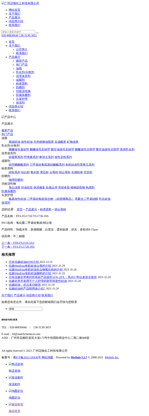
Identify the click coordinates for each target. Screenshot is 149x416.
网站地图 (47, 357)
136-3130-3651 (28, 35)
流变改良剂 (23, 76)
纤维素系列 (31, 157)
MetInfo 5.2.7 (79, 357)
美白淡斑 (14, 187)
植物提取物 (78, 187)
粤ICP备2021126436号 (27, 357)
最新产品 (22, 60)
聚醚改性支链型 (40, 149)
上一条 (17, 242)
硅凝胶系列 (16, 157)
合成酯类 (60, 141)
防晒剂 (20, 87)
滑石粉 (44, 172)
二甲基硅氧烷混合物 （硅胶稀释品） (50, 198)
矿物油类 (72, 141)
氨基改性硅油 (17, 198)
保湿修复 (39, 187)
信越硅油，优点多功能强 (25, 284)
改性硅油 (27, 141)
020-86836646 (9, 35)
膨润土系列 (46, 157)
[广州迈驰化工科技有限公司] (20, 3)
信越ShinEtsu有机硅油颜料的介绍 (30, 273)
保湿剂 (20, 102)
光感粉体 (77, 172)
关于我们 (14, 13)
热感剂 (90, 187)
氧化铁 (35, 172)
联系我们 (14, 25)
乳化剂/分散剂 (25, 72)
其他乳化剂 (127, 149)
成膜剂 (20, 79)
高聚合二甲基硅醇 (86, 198)
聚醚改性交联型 (85, 149)
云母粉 (53, 172)
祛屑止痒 (51, 187)
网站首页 (14, 9)
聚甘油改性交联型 (107, 149)
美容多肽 (64, 187)
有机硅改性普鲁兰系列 (79, 164)
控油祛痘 (27, 187)
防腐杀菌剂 (23, 95)
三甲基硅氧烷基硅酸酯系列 (47, 164)
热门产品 (22, 64)
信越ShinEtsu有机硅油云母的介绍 (30, 265)
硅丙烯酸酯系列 (19, 164)
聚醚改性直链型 (19, 149)
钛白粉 (25, 172)
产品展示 (14, 17)
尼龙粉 (88, 172)
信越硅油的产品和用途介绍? (27, 288)
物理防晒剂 (16, 179)
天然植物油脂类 (43, 141)
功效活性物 (23, 91)
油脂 (19, 68)
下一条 (18, 246)
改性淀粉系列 (63, 157)
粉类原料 (22, 83)
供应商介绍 (16, 21)
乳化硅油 (104, 198)
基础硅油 (14, 141)
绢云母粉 (65, 172)
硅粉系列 (14, 172)
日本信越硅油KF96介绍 (24, 261)
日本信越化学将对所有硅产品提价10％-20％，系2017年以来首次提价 (53, 277)
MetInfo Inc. (112, 357)
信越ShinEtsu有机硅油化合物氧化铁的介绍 (36, 269)
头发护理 (22, 98)
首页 (12, 41)
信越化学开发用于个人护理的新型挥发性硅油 (38, 280)
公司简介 (22, 49)
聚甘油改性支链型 (62, 149)
